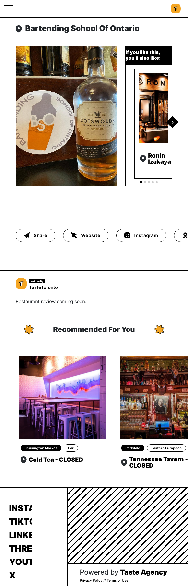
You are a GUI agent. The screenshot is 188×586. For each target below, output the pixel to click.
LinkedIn (20, 535)
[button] (172, 122)
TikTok (20, 521)
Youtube (20, 562)
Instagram (20, 508)
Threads (20, 548)
